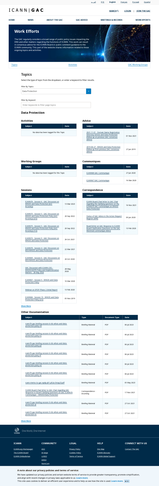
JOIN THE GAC (143, 11)
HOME (12, 20)
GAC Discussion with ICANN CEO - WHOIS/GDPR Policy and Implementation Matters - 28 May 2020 (42, 270)
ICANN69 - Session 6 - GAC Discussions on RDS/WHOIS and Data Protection (42, 259)
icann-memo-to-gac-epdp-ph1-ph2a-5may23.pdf (44, 382)
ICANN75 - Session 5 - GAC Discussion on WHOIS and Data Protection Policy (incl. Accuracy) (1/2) (42, 228)
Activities (72, 64)
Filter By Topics (27, 86)
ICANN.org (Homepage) (23, 449)
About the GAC (55, 20)
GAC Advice (82, 20)
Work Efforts (143, 20)
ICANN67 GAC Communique (97, 180)
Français (124, 2)
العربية (93, 2)
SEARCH (113, 11)
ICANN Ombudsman (22, 456)
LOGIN (127, 11)
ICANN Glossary (103, 453)
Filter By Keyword (28, 100)
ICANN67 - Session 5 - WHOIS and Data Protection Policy (41, 281)
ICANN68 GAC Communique (97, 173)
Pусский (135, 2)
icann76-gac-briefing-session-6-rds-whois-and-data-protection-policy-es (46, 364)
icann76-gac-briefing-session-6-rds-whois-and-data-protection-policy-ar (46, 374)
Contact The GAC (132, 449)
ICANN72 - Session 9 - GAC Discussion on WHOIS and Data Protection (42, 239)
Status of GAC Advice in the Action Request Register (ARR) (104, 217)
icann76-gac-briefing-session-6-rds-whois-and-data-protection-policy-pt (46, 344)
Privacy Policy (74, 449)
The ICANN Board (21, 453)
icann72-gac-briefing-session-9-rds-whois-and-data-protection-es (46, 413)
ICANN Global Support (106, 456)
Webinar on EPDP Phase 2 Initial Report (41, 290)
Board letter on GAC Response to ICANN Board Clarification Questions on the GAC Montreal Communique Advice (103, 228)
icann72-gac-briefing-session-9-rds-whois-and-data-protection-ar (46, 403)
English (112, 2)
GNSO (43, 460)
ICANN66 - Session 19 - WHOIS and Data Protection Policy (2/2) (42, 298)
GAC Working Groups (138, 64)
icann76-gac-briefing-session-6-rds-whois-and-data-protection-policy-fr (46, 354)
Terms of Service (76, 456)
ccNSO (44, 456)
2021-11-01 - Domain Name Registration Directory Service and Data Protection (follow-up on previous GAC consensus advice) (103, 136)
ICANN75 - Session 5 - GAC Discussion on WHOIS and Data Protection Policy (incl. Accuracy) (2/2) (42, 216)
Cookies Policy (75, 453)
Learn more (82, 478)
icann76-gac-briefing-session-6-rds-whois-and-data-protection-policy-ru (46, 334)
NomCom (45, 463)
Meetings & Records (111, 20)
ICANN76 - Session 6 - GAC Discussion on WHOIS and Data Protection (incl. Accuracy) (42, 203)
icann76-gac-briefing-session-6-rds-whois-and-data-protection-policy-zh (46, 324)
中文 (102, 2)
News (30, 20)
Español (147, 2)
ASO (43, 449)
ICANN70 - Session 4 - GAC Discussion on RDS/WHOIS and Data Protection (42, 249)
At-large (44, 453)
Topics (14, 64)
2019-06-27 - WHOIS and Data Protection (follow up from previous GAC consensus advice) (103, 149)
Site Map (100, 449)
